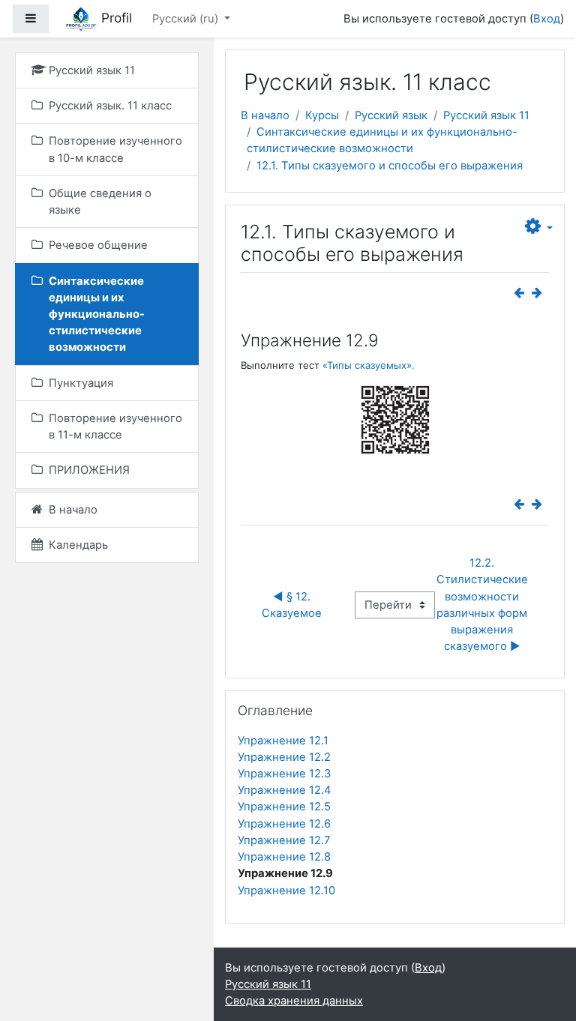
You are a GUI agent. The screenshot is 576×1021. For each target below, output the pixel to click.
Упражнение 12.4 (285, 790)
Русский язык (391, 115)
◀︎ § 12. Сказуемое (292, 605)
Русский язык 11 (486, 115)
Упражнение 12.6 (284, 824)
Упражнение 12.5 (284, 806)
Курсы (322, 115)
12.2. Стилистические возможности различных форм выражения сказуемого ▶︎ (483, 604)
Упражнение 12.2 (284, 757)
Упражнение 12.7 (284, 840)
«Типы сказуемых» (367, 365)
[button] (539, 227)
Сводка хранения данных (294, 1001)
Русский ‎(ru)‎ (186, 18)
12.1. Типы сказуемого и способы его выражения (389, 165)
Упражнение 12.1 (283, 740)
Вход (546, 18)
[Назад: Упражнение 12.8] (522, 293)
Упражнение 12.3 (284, 773)
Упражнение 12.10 (286, 890)
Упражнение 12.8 (284, 857)
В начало (265, 115)
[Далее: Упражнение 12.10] (540, 293)
